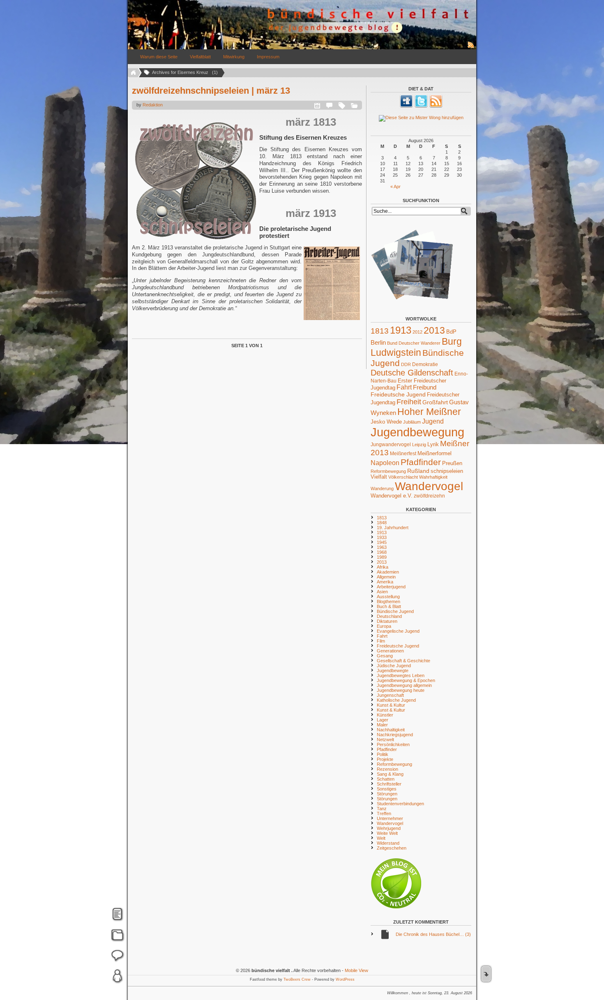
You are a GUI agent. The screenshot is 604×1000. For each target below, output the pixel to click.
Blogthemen (388, 601)
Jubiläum (412, 421)
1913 (400, 330)
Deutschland (389, 616)
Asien (382, 591)
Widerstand (388, 843)
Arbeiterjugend (391, 586)
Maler (382, 724)
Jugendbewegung (417, 432)
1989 (382, 557)
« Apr (395, 186)
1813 (380, 331)
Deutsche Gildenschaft (412, 372)
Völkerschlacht (403, 477)
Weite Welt (387, 833)
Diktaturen (387, 621)
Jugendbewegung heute (400, 690)
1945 (382, 542)
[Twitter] (421, 106)
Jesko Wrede (386, 422)
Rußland (418, 471)
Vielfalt (379, 477)
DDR (406, 364)
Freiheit (409, 402)
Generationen (390, 650)
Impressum (268, 56)
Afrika (382, 567)
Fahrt (404, 387)
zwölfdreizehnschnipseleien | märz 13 (211, 90)
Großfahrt (435, 402)
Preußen (452, 463)
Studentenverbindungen (400, 803)
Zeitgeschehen (391, 848)
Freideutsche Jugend (398, 394)
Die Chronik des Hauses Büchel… (433, 934)
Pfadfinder (421, 462)
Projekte (385, 759)
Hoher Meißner (429, 411)
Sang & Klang (390, 774)
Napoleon (385, 462)
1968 (382, 552)
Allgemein (386, 576)
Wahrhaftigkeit (433, 477)
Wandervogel (429, 486)
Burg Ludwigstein (416, 347)
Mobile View (356, 970)
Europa (384, 626)
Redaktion (153, 104)
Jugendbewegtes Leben (400, 675)
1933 (382, 537)
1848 (382, 522)
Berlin (378, 342)
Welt (381, 838)
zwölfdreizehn (429, 495)
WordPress (345, 979)
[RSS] (436, 106)
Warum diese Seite (159, 56)
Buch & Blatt (389, 606)
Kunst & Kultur (391, 705)
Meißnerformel (434, 453)
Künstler (385, 714)
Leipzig (419, 444)
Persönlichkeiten (393, 744)
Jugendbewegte (392, 670)
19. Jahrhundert (392, 527)
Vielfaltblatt (200, 56)
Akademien (388, 571)
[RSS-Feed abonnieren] (471, 47)
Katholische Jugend (396, 700)
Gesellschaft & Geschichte (403, 660)
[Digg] (406, 106)
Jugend (433, 421)
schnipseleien (447, 471)
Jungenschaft (390, 695)
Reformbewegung (388, 471)
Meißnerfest (403, 453)
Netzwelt (385, 739)
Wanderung (382, 488)
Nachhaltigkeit (391, 729)
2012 (417, 331)
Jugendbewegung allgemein (404, 685)
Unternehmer (390, 818)
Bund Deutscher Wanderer (413, 343)
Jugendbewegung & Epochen (406, 680)
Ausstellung (388, 596)
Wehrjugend (389, 828)
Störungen (387, 793)
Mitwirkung (233, 56)
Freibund (424, 387)
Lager (382, 719)
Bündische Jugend (395, 611)
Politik (382, 754)
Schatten (385, 778)
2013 (434, 330)
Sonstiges (387, 788)
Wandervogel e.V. (392, 496)
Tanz (382, 808)
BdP (451, 332)
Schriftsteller (389, 783)
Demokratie (425, 364)
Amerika (385, 581)
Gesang (385, 655)
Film (381, 640)
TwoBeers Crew (297, 979)
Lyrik (433, 444)
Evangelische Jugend (398, 631)
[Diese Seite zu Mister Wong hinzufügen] (421, 118)
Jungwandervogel (391, 444)
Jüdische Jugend (394, 665)
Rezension (387, 769)
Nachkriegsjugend (395, 734)
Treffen (384, 813)
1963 (382, 547)
